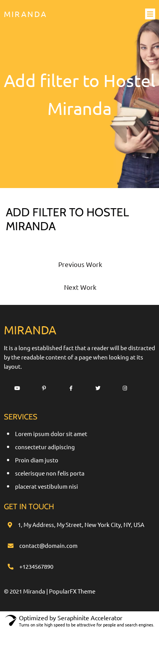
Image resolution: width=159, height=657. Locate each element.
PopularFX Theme (72, 591)
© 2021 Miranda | (26, 591)
